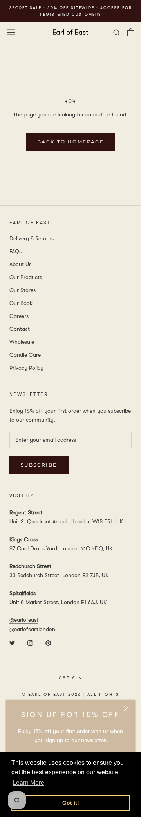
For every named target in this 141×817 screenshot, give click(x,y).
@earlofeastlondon (32, 629)
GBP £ (67, 677)
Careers (19, 316)
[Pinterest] (48, 642)
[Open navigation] (11, 32)
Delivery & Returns (31, 238)
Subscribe (39, 465)
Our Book (21, 303)
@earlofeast (23, 620)
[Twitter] (12, 642)
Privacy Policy (26, 368)
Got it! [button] (70, 803)
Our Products (25, 277)
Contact (19, 329)
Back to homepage (70, 142)
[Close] (126, 709)
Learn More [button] (28, 782)
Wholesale (21, 342)
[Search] (116, 32)
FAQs (15, 251)
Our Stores (22, 290)
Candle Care (25, 355)
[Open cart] (130, 32)
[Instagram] (30, 642)
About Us (20, 264)
